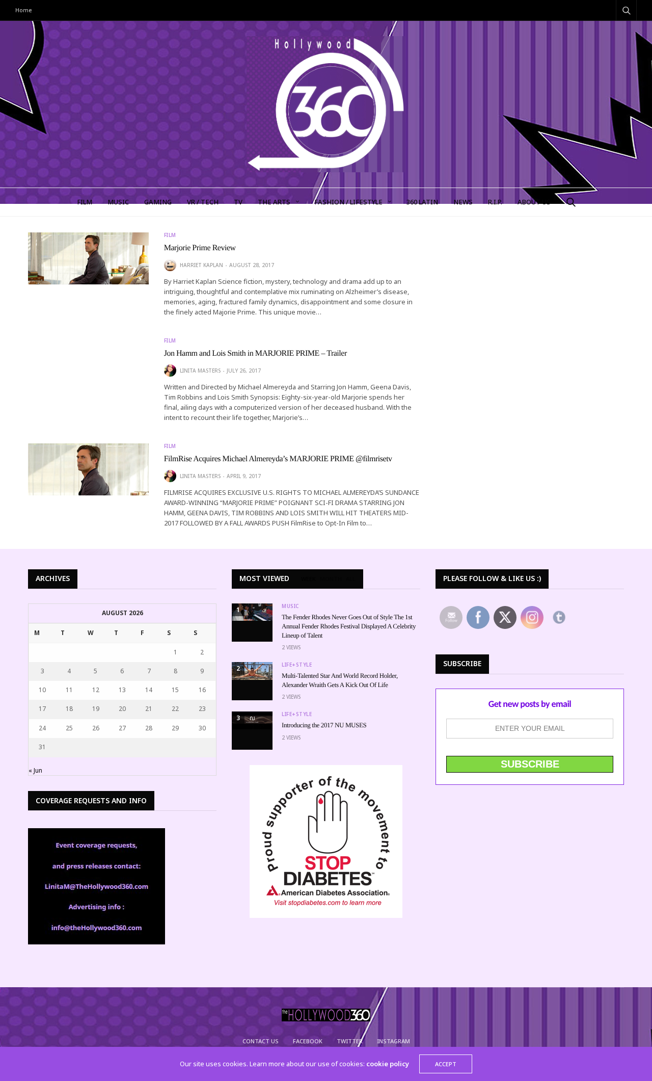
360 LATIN (422, 201)
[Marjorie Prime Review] (88, 258)
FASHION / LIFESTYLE (348, 201)
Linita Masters (200, 370)
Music (290, 606)
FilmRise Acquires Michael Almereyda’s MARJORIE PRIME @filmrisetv (278, 459)
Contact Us (260, 1041)
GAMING (158, 201)
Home (23, 10)
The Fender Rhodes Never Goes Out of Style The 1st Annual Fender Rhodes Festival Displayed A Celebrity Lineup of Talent (349, 626)
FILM (84, 201)
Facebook (307, 1041)
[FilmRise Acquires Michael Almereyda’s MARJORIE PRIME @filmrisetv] (88, 469)
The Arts (274, 201)
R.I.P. (495, 201)
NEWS (463, 201)
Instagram (393, 1041)
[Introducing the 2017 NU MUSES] (252, 720)
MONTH (331, 579)
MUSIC (118, 201)
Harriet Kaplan (201, 265)
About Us (534, 201)
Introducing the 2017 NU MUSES (324, 725)
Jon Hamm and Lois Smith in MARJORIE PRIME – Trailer (255, 353)
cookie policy (387, 1063)
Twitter (350, 1041)
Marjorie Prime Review (200, 248)
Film (170, 235)
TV (238, 201)
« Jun (35, 770)
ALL (351, 579)
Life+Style (297, 664)
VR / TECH (203, 201)
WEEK (308, 579)
